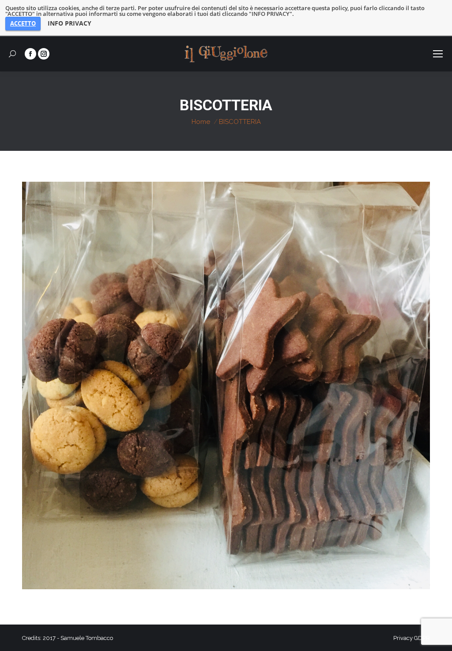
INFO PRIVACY (69, 23)
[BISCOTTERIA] (226, 385)
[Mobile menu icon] (438, 54)
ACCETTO (23, 23)
